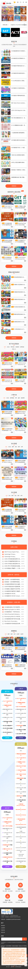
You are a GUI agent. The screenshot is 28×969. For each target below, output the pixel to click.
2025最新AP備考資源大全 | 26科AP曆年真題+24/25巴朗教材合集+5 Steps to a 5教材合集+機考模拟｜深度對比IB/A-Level (18, 66)
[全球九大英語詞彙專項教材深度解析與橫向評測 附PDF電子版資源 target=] (5, 164)
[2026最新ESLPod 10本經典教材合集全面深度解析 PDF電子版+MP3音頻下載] (20, 234)
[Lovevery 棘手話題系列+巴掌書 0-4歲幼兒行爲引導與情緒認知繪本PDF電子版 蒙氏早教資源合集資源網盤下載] (20, 373)
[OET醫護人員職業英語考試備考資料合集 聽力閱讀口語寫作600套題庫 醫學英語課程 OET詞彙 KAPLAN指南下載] (20, 200)
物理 (19, 446)
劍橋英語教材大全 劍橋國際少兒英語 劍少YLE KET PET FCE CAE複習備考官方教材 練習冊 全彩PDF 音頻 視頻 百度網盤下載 (18, 322)
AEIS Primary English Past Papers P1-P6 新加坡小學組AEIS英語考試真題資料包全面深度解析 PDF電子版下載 (12, 552)
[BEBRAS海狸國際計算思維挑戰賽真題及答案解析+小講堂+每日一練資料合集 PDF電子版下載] (7, 234)
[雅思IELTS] (15, 32)
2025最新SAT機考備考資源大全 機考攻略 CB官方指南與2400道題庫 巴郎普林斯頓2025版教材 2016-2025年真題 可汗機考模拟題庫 (18, 95)
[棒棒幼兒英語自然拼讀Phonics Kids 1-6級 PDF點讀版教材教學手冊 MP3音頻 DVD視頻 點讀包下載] (7, 356)
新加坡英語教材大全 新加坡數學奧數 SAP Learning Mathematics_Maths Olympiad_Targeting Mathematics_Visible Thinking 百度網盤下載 (18, 277)
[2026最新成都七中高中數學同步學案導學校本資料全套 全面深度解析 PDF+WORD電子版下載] (7, 217)
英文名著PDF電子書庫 (21, 733)
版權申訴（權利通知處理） (16, 966)
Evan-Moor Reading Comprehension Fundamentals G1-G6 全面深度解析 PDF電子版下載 (20, 429)
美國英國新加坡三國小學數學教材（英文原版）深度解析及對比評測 (18, 177)
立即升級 (7, 737)
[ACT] (5, 32)
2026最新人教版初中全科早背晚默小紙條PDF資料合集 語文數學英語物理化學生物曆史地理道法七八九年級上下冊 (12, 589)
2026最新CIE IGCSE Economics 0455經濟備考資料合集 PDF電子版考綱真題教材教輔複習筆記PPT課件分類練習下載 (12, 593)
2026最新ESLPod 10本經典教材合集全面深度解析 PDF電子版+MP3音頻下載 (20, 241)
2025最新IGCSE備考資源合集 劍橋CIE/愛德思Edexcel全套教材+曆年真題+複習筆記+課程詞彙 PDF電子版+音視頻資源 (18, 88)
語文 (9, 495)
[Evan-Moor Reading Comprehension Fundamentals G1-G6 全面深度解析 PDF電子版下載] (20, 422)
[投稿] (17, 2)
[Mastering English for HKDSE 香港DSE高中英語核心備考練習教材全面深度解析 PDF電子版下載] (20, 217)
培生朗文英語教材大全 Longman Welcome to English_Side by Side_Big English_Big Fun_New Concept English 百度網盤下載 (18, 307)
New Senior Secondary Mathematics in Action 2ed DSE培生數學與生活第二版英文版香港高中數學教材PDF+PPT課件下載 (12, 621)
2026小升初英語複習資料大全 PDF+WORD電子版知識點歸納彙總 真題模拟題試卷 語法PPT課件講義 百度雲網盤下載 (12, 559)
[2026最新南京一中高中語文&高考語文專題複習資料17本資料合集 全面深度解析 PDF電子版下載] (7, 251)
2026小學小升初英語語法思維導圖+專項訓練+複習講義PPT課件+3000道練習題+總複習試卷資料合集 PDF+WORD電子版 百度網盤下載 (12, 566)
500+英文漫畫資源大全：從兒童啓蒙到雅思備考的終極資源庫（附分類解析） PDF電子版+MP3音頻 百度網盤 (18, 118)
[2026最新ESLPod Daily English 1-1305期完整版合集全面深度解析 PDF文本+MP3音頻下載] (20, 471)
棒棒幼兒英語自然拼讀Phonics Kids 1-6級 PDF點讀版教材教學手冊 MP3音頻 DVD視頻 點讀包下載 (7, 363)
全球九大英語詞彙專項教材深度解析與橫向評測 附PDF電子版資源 (18, 162)
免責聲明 (3, 927)
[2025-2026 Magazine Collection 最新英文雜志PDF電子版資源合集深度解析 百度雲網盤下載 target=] (5, 112)
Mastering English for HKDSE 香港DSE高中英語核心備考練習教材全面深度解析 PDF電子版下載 (20, 224)
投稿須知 (3, 930)
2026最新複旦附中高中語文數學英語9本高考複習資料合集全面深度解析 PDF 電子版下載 (12, 619)
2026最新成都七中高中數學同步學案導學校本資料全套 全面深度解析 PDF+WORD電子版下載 (7, 224)
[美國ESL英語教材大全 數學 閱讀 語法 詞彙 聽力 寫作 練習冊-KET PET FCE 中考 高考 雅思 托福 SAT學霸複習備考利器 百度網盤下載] (5, 286)
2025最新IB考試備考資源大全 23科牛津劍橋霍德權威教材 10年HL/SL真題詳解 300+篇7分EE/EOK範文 (18, 73)
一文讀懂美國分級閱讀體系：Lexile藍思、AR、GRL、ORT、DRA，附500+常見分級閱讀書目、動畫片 (18, 132)
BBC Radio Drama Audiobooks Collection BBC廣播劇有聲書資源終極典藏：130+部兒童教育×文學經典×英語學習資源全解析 (18, 103)
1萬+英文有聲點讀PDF (7, 725)
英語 (16, 446)
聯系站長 (3, 932)
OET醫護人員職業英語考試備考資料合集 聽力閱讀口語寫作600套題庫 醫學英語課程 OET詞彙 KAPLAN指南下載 (20, 207)
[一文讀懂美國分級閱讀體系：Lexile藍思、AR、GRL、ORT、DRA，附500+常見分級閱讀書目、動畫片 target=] (5, 134)
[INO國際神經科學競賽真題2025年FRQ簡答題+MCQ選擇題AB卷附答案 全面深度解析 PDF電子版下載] (20, 658)
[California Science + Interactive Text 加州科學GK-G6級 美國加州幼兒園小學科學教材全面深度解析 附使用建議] (20, 356)
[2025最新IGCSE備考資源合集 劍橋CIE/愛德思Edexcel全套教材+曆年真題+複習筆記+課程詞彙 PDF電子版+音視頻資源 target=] (5, 90)
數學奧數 (12, 397)
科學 (16, 397)
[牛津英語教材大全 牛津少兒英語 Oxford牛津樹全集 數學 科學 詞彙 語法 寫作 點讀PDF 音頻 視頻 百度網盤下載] (5, 331)
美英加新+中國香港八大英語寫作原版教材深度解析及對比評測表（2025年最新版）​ (18, 170)
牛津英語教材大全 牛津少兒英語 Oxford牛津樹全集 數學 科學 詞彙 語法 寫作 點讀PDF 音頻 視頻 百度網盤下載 (18, 329)
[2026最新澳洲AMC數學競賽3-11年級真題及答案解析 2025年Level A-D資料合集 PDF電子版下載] (7, 422)
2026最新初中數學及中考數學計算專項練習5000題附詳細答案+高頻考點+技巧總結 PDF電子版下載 (12, 591)
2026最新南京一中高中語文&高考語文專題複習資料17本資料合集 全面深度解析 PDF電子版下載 (7, 258)
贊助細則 (3, 925)
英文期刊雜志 (6, 861)
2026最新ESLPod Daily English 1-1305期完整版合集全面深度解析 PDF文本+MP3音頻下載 (20, 478)
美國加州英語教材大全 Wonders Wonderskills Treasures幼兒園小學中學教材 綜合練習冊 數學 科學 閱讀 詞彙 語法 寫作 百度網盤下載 (18, 299)
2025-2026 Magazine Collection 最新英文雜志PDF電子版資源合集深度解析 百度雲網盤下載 (18, 110)
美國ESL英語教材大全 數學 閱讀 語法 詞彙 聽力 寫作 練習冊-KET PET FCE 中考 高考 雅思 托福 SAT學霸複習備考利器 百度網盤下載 (18, 284)
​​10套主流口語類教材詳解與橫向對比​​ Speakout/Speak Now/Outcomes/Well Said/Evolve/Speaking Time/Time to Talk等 (18, 155)
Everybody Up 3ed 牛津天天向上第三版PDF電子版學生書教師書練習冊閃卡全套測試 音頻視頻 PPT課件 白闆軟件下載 (7, 380)
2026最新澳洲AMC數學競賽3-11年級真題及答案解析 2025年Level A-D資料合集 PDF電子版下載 (7, 429)
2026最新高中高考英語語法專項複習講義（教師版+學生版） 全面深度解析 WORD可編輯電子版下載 (12, 623)
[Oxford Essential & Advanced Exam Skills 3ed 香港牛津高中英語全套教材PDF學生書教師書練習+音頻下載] (20, 251)
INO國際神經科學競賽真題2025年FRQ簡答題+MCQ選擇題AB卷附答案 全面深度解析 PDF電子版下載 (20, 665)
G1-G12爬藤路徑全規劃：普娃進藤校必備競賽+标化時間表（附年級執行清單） (18, 125)
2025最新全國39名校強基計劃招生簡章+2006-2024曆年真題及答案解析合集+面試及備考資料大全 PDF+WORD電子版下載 (18, 140)
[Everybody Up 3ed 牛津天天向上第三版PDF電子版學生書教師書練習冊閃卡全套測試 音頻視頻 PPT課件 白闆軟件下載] (7, 373)
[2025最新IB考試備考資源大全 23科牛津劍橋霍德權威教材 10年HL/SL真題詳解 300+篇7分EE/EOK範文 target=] (5, 75)
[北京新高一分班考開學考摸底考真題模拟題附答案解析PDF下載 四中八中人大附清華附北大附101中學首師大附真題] (7, 471)
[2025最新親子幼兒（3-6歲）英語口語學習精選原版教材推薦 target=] (5, 149)
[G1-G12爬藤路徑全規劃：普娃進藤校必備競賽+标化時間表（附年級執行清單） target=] (5, 127)
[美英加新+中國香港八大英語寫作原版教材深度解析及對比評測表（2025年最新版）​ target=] (5, 171)
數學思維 (22, 346)
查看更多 (14, 186)
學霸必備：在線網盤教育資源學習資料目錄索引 (11, 919)
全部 (5, 346)
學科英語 (12, 346)
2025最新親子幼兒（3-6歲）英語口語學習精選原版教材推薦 (18, 147)
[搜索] (20, 2)
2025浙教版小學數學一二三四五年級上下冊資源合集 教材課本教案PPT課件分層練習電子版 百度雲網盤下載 (12, 568)
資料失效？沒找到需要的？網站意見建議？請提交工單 (12, 945)
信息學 (21, 634)
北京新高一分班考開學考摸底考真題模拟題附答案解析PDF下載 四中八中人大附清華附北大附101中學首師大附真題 (7, 478)
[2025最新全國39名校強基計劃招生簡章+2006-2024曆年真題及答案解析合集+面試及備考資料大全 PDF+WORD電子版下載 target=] (5, 142)
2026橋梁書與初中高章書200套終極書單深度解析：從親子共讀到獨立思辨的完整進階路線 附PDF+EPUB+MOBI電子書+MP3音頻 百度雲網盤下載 (18, 51)
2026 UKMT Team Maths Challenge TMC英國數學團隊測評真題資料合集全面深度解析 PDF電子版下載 (7, 207)
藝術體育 (23, 397)
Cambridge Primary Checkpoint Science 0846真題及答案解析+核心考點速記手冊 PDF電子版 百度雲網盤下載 (12, 554)
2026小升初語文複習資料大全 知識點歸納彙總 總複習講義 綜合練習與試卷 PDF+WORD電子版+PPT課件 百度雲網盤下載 (12, 563)
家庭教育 (17, 346)
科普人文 (14, 349)
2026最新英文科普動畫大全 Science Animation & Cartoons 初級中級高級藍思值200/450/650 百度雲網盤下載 (18, 58)
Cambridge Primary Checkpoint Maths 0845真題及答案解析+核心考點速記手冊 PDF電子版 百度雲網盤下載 (12, 556)
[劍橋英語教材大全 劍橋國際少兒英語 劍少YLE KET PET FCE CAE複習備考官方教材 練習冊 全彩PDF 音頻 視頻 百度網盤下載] (5, 323)
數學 (13, 446)
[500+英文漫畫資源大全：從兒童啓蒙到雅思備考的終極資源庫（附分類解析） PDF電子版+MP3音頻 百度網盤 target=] (5, 119)
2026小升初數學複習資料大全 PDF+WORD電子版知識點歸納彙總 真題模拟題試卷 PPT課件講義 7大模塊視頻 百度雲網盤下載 (12, 561)
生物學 (18, 634)
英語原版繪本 (6, 721)
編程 (19, 397)
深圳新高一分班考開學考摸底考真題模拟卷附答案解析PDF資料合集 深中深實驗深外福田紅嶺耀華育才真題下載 (12, 582)
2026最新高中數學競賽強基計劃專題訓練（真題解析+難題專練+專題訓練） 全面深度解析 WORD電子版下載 (7, 665)
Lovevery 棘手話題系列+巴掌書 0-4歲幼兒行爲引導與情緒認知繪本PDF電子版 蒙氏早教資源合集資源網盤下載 (20, 380)
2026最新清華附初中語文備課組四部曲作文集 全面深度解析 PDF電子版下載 (12, 584)
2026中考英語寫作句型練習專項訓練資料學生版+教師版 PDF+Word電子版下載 (12, 586)
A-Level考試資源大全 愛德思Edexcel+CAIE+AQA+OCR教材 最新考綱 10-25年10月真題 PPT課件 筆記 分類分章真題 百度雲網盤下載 (18, 80)
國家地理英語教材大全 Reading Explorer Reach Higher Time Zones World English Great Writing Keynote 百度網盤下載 (18, 314)
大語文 (8, 346)
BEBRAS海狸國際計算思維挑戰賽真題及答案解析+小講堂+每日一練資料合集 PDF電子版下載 (7, 241)
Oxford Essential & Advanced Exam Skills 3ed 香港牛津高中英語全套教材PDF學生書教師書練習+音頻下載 (20, 258)
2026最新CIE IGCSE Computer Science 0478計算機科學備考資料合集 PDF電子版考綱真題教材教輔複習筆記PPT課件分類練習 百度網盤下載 (12, 596)
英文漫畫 (19, 729)
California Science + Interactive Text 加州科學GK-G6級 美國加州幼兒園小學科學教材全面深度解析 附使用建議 (20, 363)
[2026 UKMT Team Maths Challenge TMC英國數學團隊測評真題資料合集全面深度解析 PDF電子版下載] (7, 200)
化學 (22, 446)
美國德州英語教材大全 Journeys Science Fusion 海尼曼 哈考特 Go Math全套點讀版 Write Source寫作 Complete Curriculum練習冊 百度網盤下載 (18, 292)
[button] (12, 20)
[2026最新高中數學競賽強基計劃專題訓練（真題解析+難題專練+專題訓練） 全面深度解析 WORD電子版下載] (7, 658)
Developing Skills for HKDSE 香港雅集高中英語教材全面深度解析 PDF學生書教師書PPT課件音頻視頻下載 (12, 616)
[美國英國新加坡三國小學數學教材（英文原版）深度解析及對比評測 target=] (5, 179)
